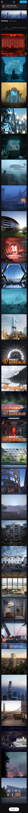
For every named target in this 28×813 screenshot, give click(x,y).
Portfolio (13, 809)
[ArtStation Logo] (14, 2)
